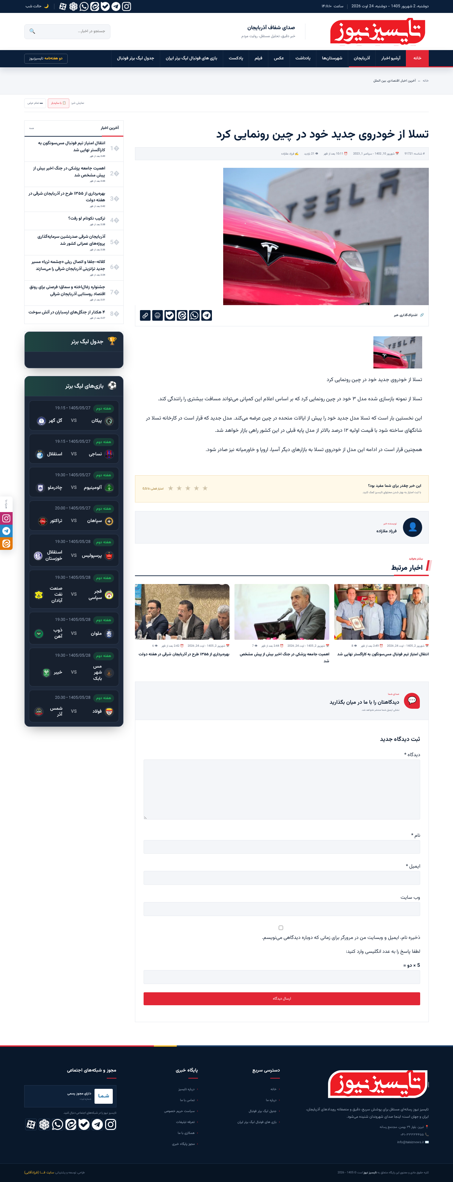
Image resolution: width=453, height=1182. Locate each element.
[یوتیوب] (105, 6)
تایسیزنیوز (46, 58)
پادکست (236, 58)
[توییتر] (73, 6)
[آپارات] (62, 6)
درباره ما (271, 1100)
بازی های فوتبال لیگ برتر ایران (191, 58)
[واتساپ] (84, 6)
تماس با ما (187, 1100)
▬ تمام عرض (35, 103)
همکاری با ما (186, 1133)
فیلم (258, 58)
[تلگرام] (115, 6)
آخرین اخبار (408, 80)
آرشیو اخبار (390, 58)
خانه (417, 58)
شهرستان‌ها (332, 58)
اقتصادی (393, 80)
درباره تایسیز (186, 1089)
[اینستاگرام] (126, 6)
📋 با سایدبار (58, 103)
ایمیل (413, 866)
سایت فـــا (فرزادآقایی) (39, 1172)
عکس (279, 58)
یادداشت (302, 58)
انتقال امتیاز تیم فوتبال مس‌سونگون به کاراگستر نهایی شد (383, 654)
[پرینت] (157, 315)
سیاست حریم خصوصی (179, 1111)
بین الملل (379, 80)
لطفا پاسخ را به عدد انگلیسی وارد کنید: (383, 951)
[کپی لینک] (145, 315)
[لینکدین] (94, 6)
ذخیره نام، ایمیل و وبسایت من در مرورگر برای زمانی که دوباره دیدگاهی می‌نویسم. (341, 938)
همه (31, 128)
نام (415, 835)
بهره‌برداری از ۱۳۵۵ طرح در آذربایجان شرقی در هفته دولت (184, 654)
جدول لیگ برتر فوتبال (135, 58)
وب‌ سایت (410, 897)
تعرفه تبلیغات (185, 1122)
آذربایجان (362, 58)
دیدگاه (412, 755)
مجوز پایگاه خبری (183, 1144)
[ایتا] (6, 543)
